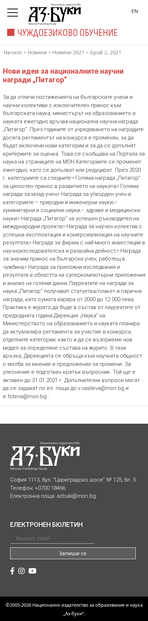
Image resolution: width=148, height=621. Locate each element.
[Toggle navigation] (14, 10)
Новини (37, 52)
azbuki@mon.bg (76, 496)
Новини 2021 (68, 52)
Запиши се (72, 553)
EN (134, 11)
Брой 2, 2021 (105, 52)
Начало (13, 52)
